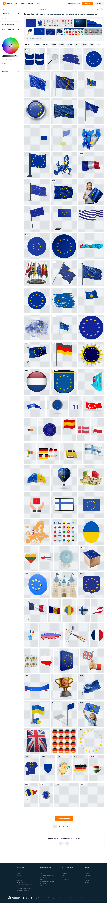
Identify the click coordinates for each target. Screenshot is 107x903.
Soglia (4, 63)
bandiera (61, 44)
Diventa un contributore (65, 878)
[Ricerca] (98, 9)
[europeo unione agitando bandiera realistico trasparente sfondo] (64, 192)
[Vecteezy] (4, 3)
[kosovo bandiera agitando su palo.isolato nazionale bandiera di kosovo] (91, 300)
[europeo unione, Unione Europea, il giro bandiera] (37, 246)
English (87, 871)
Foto (16, 3)
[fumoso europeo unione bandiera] (37, 327)
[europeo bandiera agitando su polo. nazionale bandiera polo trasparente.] (37, 219)
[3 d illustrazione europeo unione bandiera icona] (64, 219)
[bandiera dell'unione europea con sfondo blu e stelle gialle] (37, 300)
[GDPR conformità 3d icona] (71, 453)
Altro (86, 882)
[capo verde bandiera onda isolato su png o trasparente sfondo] (37, 687)
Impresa (18, 878)
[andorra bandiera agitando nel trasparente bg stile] (54, 610)
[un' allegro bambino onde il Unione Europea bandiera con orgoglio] (91, 192)
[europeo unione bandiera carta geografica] (64, 165)
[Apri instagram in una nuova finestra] (26, 898)
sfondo (85, 44)
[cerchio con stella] (91, 741)
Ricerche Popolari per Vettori (45, 878)
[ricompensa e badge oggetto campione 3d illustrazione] (64, 687)
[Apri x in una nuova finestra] (36, 898)
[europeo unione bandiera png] (49, 429)
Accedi (99, 3)
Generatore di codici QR (22, 890)
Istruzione (19, 880)
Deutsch (87, 878)
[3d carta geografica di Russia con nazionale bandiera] (51, 635)
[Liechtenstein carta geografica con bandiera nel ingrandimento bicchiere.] (53, 59)
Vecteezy (18, 873)
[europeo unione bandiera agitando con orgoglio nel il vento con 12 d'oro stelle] (91, 84)
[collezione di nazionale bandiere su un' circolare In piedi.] (37, 273)
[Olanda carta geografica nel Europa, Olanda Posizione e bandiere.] (37, 532)
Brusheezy (19, 871)
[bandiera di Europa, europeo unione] (91, 505)
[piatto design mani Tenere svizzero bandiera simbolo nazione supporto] (37, 505)
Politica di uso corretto (92, 898)
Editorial (30, 3)
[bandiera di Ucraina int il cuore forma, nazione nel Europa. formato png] (91, 532)
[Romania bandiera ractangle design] (31, 795)
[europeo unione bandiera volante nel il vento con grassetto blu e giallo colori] (64, 327)
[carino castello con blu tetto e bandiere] (64, 585)
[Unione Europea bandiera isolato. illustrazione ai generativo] (37, 84)
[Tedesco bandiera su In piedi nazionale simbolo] (92, 795)
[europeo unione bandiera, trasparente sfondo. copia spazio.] (37, 138)
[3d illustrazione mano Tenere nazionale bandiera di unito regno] (92, 660)
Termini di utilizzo (71, 898)
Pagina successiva (64, 818)
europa (54, 44)
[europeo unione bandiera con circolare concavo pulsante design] (64, 246)
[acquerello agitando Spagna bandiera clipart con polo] (69, 429)
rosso (99, 44)
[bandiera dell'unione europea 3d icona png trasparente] (37, 585)
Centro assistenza (66, 871)
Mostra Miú (93, 31)
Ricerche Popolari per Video (45, 884)
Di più (38, 3)
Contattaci (64, 873)
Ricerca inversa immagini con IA (24, 885)
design (77, 44)
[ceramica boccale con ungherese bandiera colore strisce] (96, 768)
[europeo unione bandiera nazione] (91, 585)
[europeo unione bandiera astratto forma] (64, 300)
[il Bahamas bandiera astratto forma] (64, 382)
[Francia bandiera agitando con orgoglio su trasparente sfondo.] (35, 610)
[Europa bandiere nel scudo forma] (47, 768)
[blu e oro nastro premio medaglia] (91, 354)
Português (88, 875)
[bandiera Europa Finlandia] (64, 505)
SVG (29, 44)
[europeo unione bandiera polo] (37, 354)
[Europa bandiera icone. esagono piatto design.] (64, 532)
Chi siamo (64, 875)
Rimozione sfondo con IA (23, 888)
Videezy (18, 875)
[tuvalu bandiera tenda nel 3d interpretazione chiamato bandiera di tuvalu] (91, 382)
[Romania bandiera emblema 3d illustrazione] (69, 610)
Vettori (9, 3)
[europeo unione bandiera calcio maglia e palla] (31, 768)
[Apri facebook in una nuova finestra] (23, 898)
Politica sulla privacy (81, 898)
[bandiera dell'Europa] (64, 84)
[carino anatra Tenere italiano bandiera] (64, 768)
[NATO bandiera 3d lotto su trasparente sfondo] (46, 795)
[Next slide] (101, 44)
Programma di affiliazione (47, 875)
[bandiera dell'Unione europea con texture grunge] (71, 59)
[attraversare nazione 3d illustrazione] (77, 635)
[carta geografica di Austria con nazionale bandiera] (97, 610)
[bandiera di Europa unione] (64, 273)
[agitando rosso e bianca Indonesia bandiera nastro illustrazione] (46, 558)
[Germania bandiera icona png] (64, 354)
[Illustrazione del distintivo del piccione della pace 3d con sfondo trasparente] (66, 558)
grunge (92, 44)
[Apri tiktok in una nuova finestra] (33, 898)
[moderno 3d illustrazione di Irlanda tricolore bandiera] (30, 453)
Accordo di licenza (45, 871)
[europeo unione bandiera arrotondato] (37, 165)
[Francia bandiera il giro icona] (97, 635)
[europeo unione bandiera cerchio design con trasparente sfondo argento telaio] (57, 406)
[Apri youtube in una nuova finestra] (39, 898)
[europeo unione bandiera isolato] (91, 273)
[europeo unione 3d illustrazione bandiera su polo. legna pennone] (91, 111)
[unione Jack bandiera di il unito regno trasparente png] (37, 741)
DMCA (41, 873)
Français (87, 880)
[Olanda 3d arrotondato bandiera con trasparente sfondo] (37, 382)
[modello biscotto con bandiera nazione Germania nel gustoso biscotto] (64, 741)
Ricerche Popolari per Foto (47, 881)
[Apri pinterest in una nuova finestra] (31, 898)
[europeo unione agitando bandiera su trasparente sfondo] (64, 111)
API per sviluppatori (21, 882)
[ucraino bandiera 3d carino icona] (37, 714)
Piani (69, 3)
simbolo (69, 44)
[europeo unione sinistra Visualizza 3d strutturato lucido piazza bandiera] (66, 660)
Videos (23, 3)
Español (87, 873)
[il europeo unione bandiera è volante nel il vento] (91, 687)
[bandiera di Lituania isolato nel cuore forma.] (31, 558)
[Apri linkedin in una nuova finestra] (28, 898)
